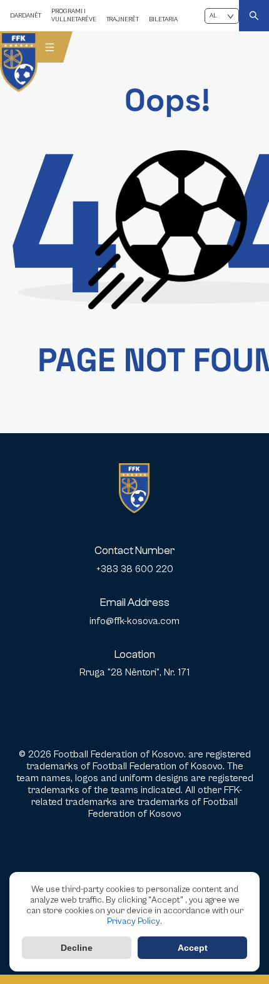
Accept (193, 948)
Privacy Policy (133, 921)
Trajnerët (122, 19)
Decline (77, 948)
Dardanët (25, 15)
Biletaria (163, 19)
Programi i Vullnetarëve (73, 15)
